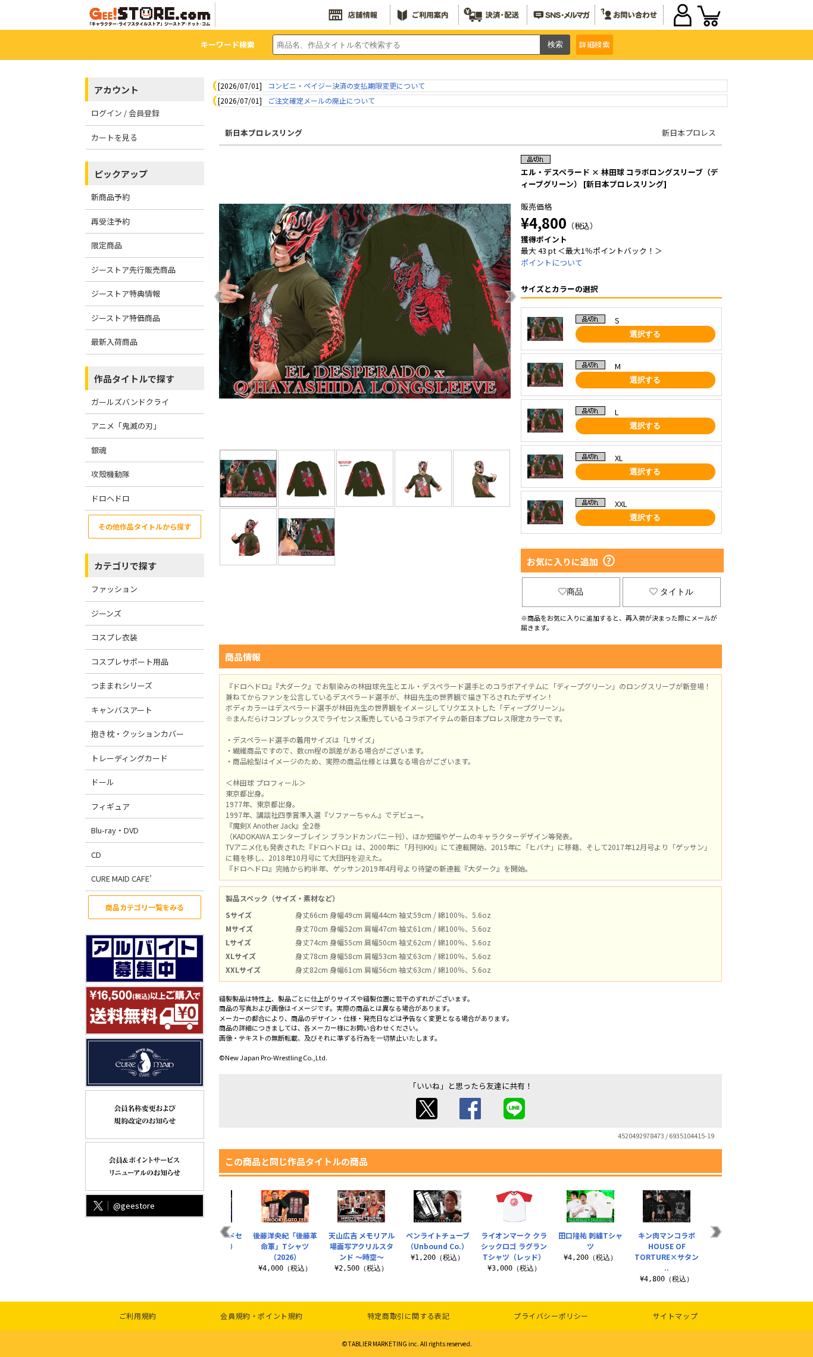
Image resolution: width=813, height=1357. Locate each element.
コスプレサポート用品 (129, 661)
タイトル (676, 591)
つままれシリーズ (121, 685)
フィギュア (110, 806)
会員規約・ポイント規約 (261, 1316)
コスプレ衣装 (114, 637)
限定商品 (106, 245)
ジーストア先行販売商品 (133, 269)
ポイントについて (552, 262)
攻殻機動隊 (110, 474)
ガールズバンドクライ (130, 401)
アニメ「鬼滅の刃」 (126, 425)
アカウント (116, 89)
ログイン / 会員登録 (125, 113)
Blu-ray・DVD (115, 830)
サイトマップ (675, 1316)
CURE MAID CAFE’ (121, 878)
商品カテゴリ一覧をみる (144, 907)
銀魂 (99, 450)
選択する (645, 333)
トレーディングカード (129, 758)
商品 (575, 591)
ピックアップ (121, 173)
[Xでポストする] (426, 1116)
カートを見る (114, 137)
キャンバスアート (121, 709)
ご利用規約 (138, 1316)
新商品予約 (110, 197)
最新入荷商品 (114, 341)
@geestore (134, 1205)
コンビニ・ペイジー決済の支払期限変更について (346, 85)
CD (96, 854)
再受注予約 (110, 221)
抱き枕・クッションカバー (137, 733)
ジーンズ (106, 613)
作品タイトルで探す (134, 378)
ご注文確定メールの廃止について (321, 100)
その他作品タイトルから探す (144, 526)
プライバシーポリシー (551, 1316)
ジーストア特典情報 (125, 293)
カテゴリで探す (125, 565)
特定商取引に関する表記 (408, 1316)
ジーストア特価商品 (125, 317)
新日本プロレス (689, 132)
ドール (102, 782)
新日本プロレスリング (263, 132)
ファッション (114, 589)
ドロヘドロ (110, 498)
